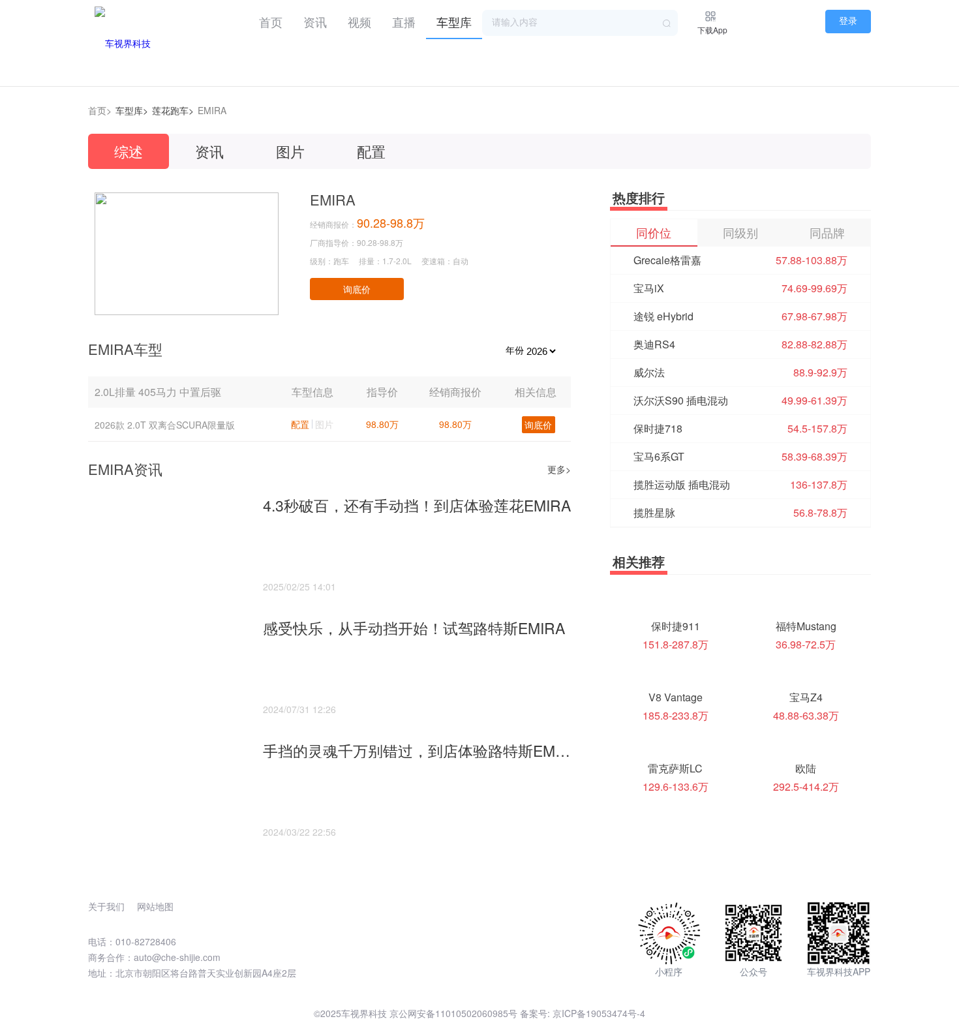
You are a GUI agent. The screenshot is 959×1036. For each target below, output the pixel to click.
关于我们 (106, 906)
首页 (270, 21)
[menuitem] (271, 19)
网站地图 (155, 906)
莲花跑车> (173, 110)
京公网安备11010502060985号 (453, 1013)
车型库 (454, 21)
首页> (100, 110)
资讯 (315, 21)
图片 (290, 151)
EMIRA (212, 110)
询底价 (357, 289)
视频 (359, 21)
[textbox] (580, 23)
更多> (559, 469)
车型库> (131, 110)
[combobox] (580, 23)
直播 (404, 21)
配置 (371, 151)
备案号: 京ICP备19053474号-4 (582, 1013)
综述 (128, 151)
